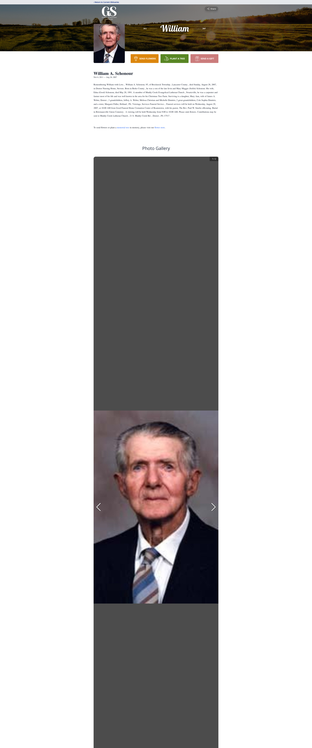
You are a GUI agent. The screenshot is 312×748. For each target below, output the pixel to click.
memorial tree (123, 127)
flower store (160, 127)
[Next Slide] (213, 507)
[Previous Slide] (98, 507)
